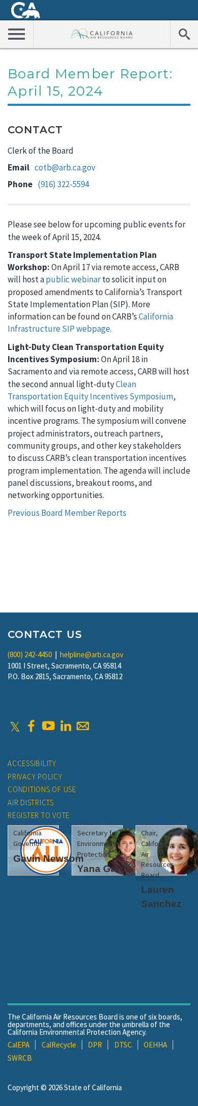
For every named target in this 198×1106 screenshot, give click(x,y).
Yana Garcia (105, 868)
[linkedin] (65, 726)
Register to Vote (39, 815)
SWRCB (20, 1058)
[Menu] (17, 33)
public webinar (73, 279)
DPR (95, 1045)
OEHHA (155, 1045)
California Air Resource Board (102, 33)
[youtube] (48, 726)
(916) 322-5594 (63, 184)
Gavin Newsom (48, 858)
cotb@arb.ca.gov (65, 167)
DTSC (123, 1045)
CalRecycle (59, 1045)
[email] (82, 726)
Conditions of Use (42, 789)
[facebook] (31, 726)
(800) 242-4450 (30, 654)
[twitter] (15, 726)
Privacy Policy (35, 776)
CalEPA (18, 1045)
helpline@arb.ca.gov (91, 654)
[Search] (184, 33)
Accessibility (32, 763)
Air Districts (31, 802)
